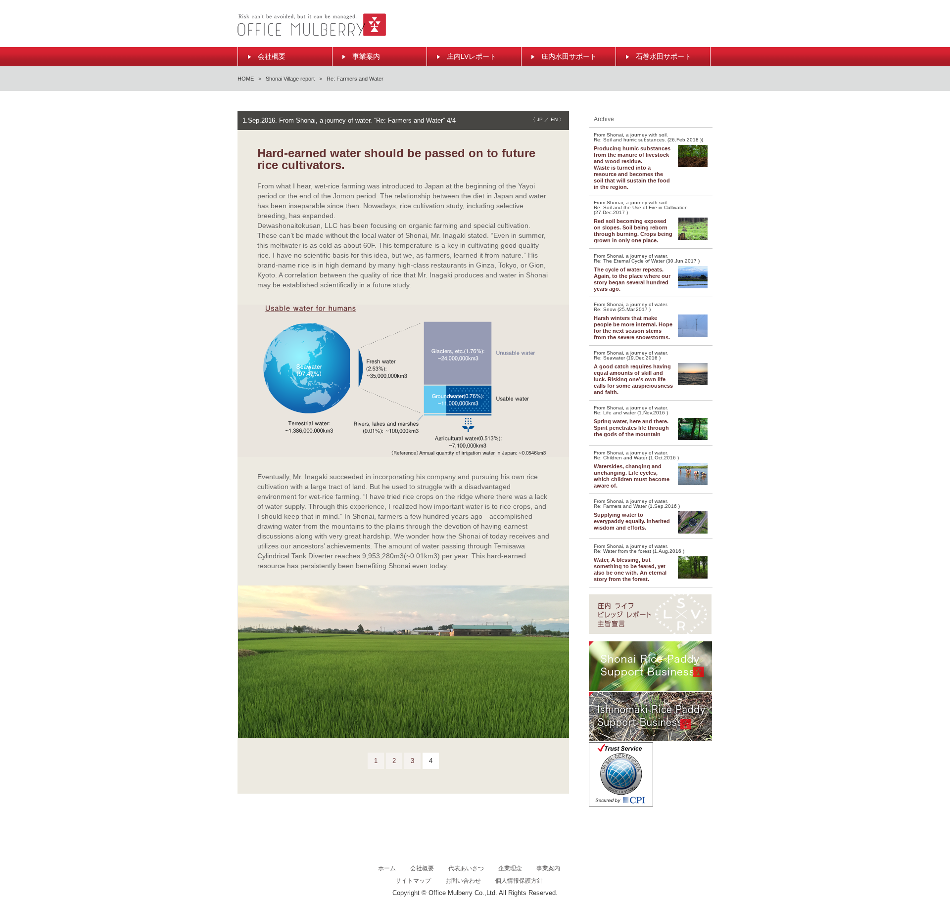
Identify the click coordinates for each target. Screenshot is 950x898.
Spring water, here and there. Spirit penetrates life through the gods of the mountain (631, 427)
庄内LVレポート (471, 56)
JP (540, 119)
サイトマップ (413, 880)
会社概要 (271, 56)
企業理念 (510, 868)
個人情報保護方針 (519, 880)
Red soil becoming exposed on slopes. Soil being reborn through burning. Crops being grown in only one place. (633, 230)
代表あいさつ (466, 868)
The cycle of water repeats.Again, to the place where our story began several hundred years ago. (632, 279)
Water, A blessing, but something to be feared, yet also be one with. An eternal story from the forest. (630, 569)
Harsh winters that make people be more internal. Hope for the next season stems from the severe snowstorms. (633, 327)
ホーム (387, 868)
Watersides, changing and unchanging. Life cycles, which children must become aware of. (631, 476)
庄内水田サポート (569, 56)
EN (554, 119)
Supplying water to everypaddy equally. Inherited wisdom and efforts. (632, 521)
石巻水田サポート (663, 56)
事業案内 (366, 56)
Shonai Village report (290, 79)
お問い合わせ (463, 880)
